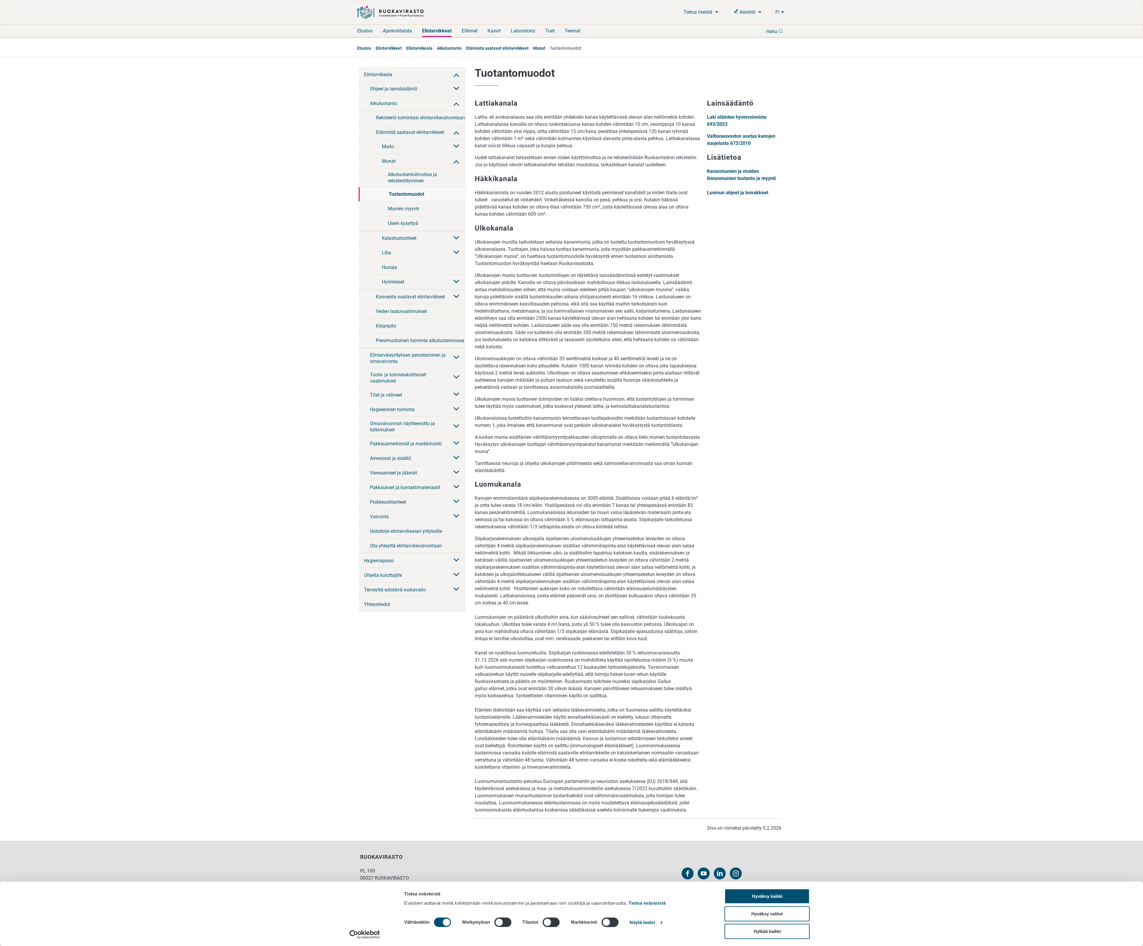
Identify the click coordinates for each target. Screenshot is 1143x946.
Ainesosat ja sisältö (390, 458)
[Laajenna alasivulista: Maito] (456, 146)
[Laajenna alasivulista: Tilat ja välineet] (456, 394)
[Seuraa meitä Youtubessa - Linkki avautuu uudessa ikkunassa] (704, 873)
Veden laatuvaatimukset (401, 311)
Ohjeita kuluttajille (383, 575)
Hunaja (389, 267)
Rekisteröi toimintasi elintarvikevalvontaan (420, 117)
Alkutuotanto (449, 48)
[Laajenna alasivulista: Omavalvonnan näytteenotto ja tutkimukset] (456, 426)
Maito (388, 146)
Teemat (572, 31)
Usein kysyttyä (403, 223)
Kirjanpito (386, 326)
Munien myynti (403, 209)
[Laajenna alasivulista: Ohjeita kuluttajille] (456, 575)
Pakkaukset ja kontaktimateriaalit (405, 487)
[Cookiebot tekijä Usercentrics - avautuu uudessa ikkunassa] (365, 934)
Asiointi (747, 12)
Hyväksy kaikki (767, 896)
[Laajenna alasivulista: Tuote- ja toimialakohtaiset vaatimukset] (456, 377)
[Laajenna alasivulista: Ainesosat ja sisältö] (456, 458)
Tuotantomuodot (406, 194)
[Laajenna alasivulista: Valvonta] (456, 516)
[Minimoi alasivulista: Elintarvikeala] (456, 74)
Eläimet (469, 31)
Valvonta (379, 516)
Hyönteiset (393, 282)
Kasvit (494, 31)
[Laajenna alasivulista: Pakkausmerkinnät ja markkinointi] (456, 443)
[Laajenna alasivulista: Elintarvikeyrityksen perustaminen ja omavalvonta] (456, 358)
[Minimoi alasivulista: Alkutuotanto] (456, 103)
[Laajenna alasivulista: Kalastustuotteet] (456, 238)
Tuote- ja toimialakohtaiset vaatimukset (398, 378)
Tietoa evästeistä (647, 903)
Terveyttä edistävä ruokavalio (395, 590)
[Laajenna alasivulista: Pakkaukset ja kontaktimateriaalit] (456, 487)
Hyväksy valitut (767, 913)
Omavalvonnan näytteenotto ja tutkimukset (402, 427)
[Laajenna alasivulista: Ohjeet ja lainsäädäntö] (456, 89)
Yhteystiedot (377, 604)
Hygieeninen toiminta (392, 409)
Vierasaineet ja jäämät (393, 473)
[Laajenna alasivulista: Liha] (456, 253)
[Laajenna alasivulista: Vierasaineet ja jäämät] (456, 472)
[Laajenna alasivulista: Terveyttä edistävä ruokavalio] (456, 589)
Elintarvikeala (419, 48)
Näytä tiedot (642, 922)
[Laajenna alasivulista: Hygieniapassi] (456, 560)
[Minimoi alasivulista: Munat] (456, 161)
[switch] (502, 922)
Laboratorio (523, 31)
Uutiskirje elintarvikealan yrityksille (406, 531)
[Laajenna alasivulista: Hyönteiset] (456, 282)
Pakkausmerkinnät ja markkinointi (406, 444)
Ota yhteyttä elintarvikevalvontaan (406, 546)
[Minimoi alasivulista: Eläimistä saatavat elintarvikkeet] (456, 132)
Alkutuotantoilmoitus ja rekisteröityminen (412, 178)
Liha (386, 253)
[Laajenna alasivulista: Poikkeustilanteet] (456, 502)
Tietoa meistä (698, 12)
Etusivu (365, 31)
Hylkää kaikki (767, 931)
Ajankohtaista (397, 31)
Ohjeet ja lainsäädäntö (393, 89)
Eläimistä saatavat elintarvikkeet (497, 48)
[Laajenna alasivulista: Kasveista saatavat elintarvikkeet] (456, 297)
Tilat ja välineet (386, 395)
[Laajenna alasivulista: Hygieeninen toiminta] (456, 409)
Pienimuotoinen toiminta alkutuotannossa (420, 340)
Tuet (550, 31)
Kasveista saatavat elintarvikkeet (410, 297)
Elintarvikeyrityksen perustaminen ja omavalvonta (408, 358)
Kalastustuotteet (399, 238)
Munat (539, 48)
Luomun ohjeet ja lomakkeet (737, 192)
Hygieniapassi (379, 560)
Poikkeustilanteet (388, 502)
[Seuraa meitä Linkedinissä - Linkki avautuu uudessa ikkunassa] (720, 873)
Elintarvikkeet (437, 31)
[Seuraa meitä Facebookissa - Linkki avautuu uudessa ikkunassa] (688, 873)
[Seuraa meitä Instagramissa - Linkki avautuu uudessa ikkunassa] (736, 873)
